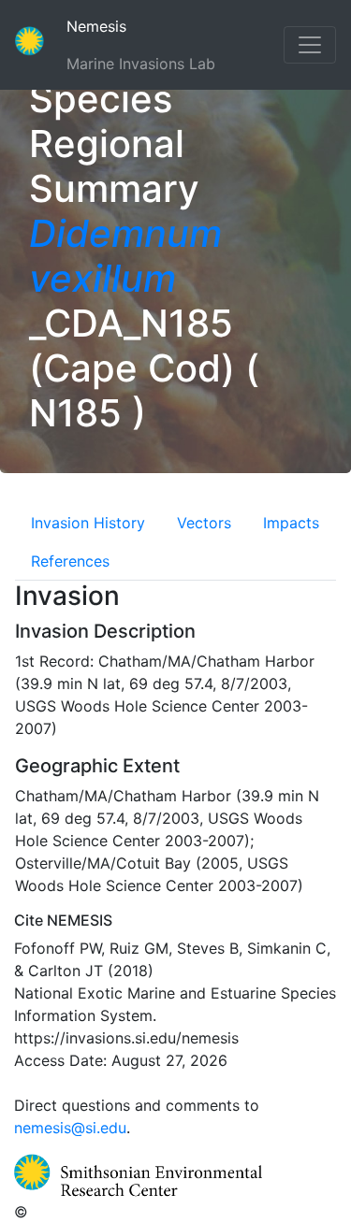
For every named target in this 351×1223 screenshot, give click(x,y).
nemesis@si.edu (70, 1127)
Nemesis (126, 26)
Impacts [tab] (291, 522)
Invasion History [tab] (88, 522)
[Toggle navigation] (310, 45)
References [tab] (70, 561)
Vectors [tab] (204, 522)
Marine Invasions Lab (140, 63)
